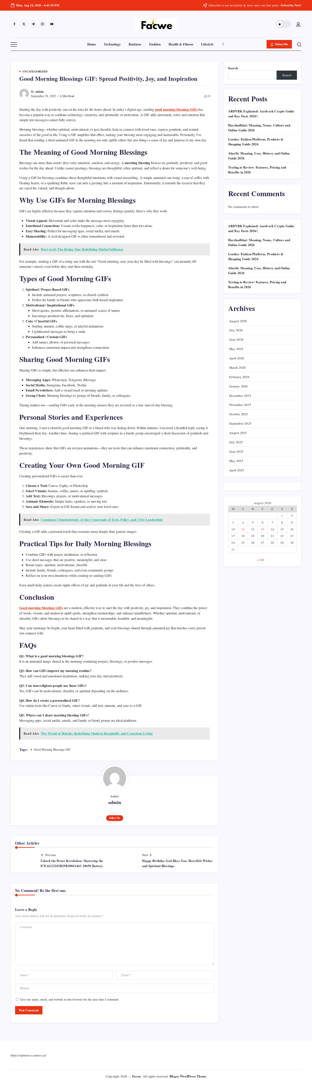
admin (39, 91)
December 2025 (240, 395)
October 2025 (238, 414)
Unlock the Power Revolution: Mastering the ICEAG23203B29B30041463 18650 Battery (72, 863)
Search (233, 68)
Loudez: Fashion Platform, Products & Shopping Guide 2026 (255, 141)
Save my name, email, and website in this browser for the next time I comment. (69, 999)
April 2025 (236, 470)
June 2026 (236, 339)
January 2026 (238, 386)
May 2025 (236, 461)
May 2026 (236, 349)
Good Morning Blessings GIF (52, 749)
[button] (283, 24)
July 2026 (236, 330)
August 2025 (238, 433)
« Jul (260, 559)
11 (243, 529)
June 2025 (236, 451)
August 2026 (238, 321)
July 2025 (236, 442)
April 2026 (236, 358)
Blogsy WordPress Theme (188, 1076)
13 (262, 529)
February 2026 (239, 377)
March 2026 (237, 367)
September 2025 (240, 423)
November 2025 (240, 405)
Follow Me (114, 818)
